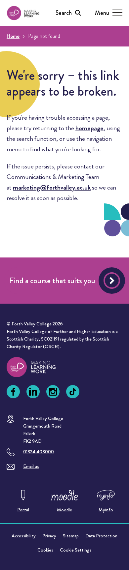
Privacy (49, 535)
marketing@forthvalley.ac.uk (52, 187)
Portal (23, 509)
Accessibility (24, 535)
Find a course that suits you (52, 280)
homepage (89, 128)
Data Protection (101, 535)
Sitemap (71, 535)
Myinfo (106, 509)
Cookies (45, 550)
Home (13, 36)
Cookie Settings (76, 550)
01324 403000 (38, 451)
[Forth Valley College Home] (23, 12)
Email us (31, 466)
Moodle (64, 509)
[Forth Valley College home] (37, 367)
